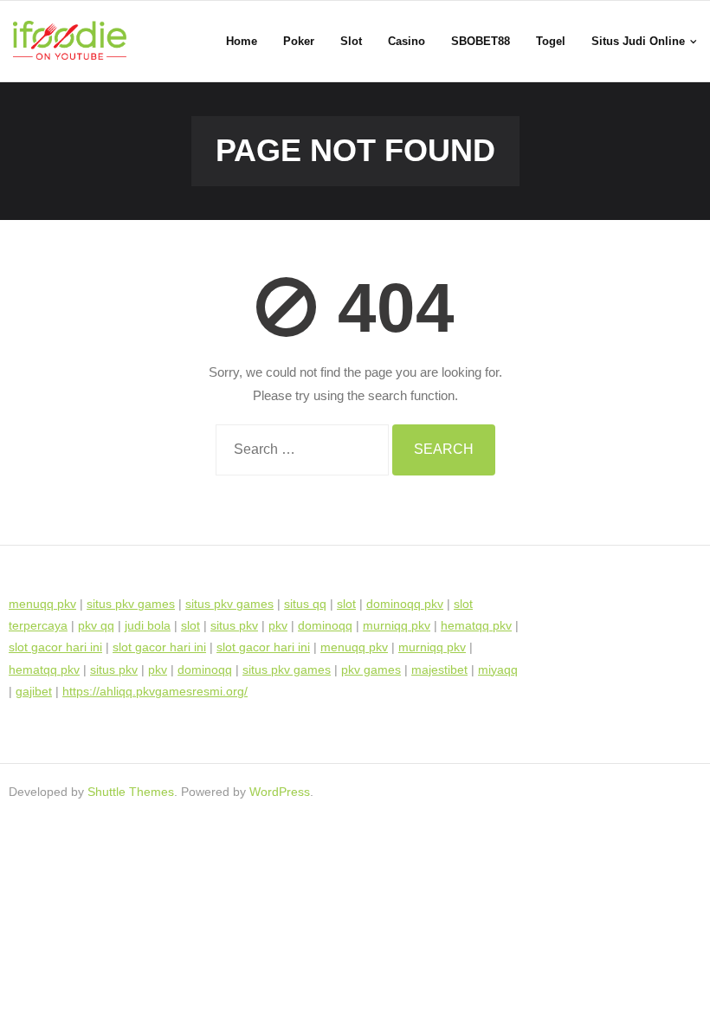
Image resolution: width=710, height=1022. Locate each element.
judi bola (148, 625)
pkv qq (96, 625)
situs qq (305, 604)
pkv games (371, 669)
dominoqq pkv (404, 604)
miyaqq (498, 669)
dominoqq (325, 625)
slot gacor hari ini (55, 647)
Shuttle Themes (130, 792)
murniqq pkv (396, 625)
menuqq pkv (42, 604)
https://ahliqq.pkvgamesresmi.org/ (155, 691)
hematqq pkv (476, 625)
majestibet (439, 669)
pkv (277, 625)
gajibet (34, 691)
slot (346, 604)
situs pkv (234, 625)
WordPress (279, 792)
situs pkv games (131, 604)
